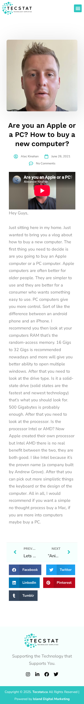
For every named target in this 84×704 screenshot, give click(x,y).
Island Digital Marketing (51, 699)
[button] (78, 8)
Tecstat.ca (40, 692)
